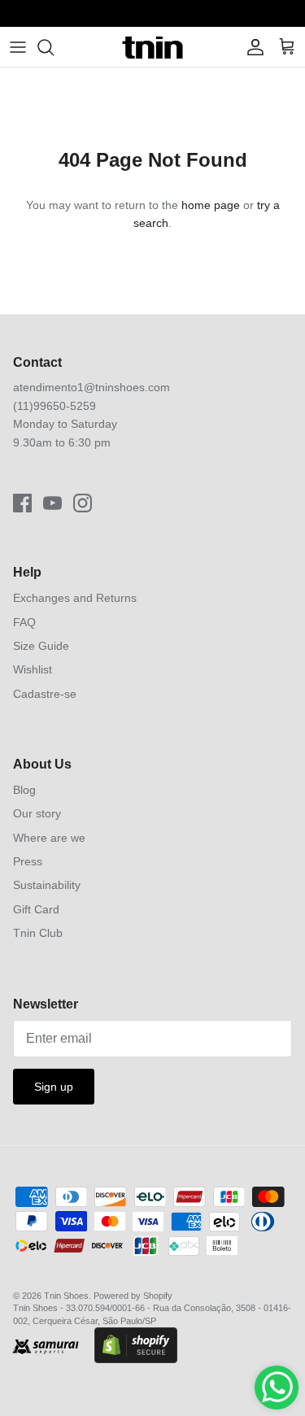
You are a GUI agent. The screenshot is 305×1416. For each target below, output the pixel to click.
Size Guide (41, 645)
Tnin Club (38, 932)
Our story (37, 813)
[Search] (54, 47)
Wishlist (32, 669)
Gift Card (36, 909)
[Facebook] (22, 503)
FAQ (24, 622)
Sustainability (47, 884)
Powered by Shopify (133, 1296)
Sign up (53, 1086)
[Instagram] (82, 503)
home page (210, 204)
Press (27, 861)
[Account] (251, 47)
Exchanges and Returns (75, 597)
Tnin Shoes (66, 1296)
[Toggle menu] (18, 47)
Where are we (49, 837)
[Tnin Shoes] (152, 47)
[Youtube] (52, 503)
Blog (24, 789)
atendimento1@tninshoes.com (91, 387)
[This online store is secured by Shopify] (135, 1346)
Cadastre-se (44, 693)
